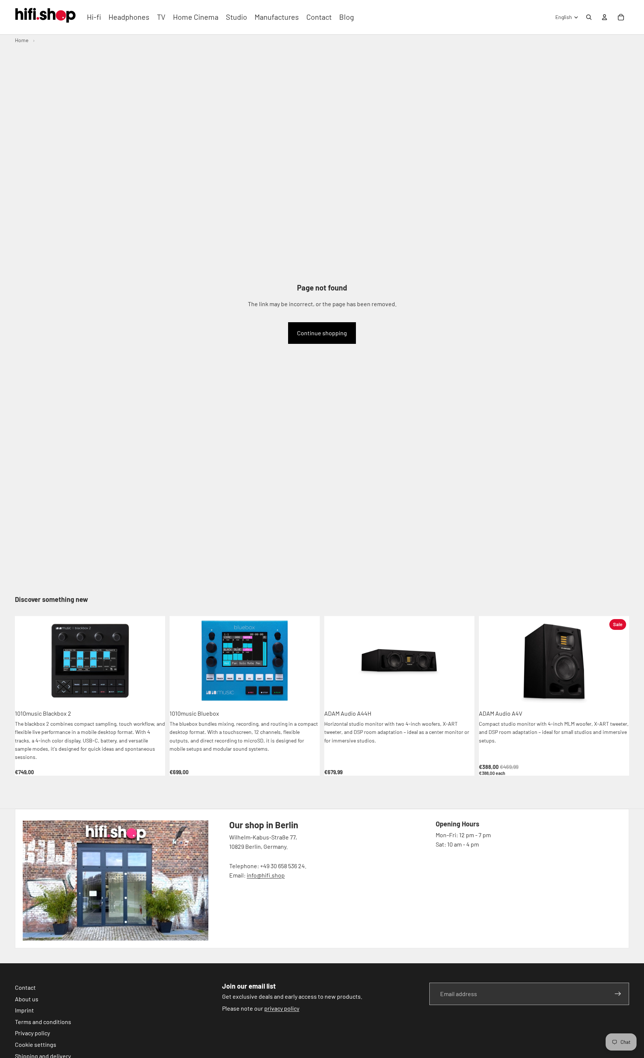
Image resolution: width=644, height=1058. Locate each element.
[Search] (589, 17)
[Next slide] (154, 661)
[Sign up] (618, 994)
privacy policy (281, 1008)
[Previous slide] (26, 661)
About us (26, 998)
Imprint (24, 1010)
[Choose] (617, 694)
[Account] (604, 17)
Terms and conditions (43, 1021)
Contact (25, 987)
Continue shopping (322, 332)
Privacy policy (32, 1032)
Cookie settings (35, 1044)
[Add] (153, 694)
